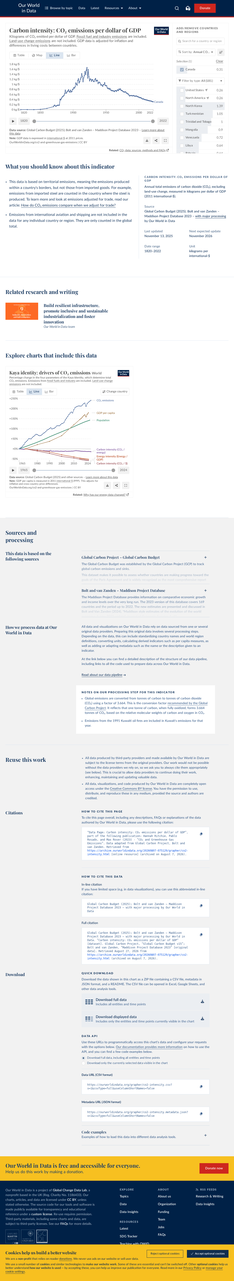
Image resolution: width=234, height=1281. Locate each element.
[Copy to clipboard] (196, 834)
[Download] (147, 140)
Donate (205, 8)
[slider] (34, 121)
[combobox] (177, 8)
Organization (167, 1204)
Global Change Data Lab (70, 1190)
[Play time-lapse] (13, 121)
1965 (24, 470)
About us (164, 1196)
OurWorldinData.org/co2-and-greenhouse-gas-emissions (43, 142)
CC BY (83, 142)
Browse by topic (61, 8)
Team (161, 1219)
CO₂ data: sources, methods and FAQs (142, 150)
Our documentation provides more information (149, 1047)
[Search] (177, 8)
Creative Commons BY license (131, 788)
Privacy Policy (192, 1268)
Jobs (161, 1227)
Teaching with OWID (134, 1244)
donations (65, 1258)
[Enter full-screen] (165, 140)
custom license (41, 1214)
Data (81, 8)
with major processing (210, 216)
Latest (95, 8)
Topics (124, 1196)
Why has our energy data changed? (104, 494)
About (132, 8)
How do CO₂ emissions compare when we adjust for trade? (68, 205)
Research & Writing (209, 1196)
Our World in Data (29, 8)
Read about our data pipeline (102, 675)
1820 (24, 120)
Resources (112, 8)
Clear (219, 61)
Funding (163, 1212)
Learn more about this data (102, 477)
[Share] (156, 140)
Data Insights (129, 1212)
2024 (123, 470)
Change (117, 391)
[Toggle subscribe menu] (187, 8)
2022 (163, 120)
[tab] (19, 55)
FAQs (64, 1223)
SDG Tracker (128, 1236)
